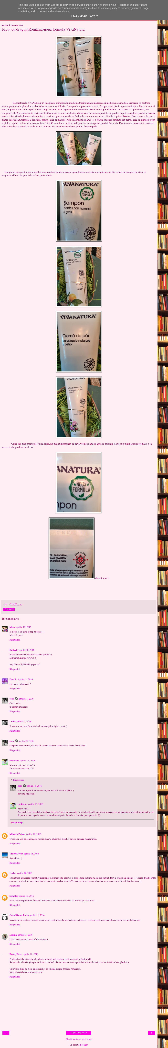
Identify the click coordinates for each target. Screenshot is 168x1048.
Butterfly (14, 650)
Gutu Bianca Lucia (19, 915)
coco (12, 698)
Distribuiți (9, 609)
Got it (94, 16)
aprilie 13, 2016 (31, 853)
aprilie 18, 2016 (30, 954)
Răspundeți (15, 639)
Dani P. (13, 679)
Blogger (83, 1044)
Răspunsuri (18, 779)
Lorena (13, 934)
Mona (12, 627)
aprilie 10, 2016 (23, 627)
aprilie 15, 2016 (35, 804)
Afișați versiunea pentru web (78, 1038)
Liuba (13, 721)
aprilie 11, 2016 (25, 679)
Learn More (79, 16)
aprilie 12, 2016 (24, 721)
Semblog (14, 896)
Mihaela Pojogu (17, 834)
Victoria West (16, 853)
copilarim (14, 760)
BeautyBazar (16, 954)
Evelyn (13, 873)
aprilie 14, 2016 (34, 785)
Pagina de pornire (79, 1033)
